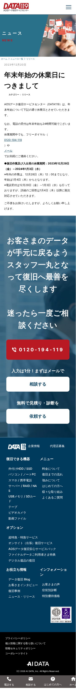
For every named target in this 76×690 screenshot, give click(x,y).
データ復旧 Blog (19, 579)
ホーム (4, 59)
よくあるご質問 (52, 497)
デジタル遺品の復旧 (21, 560)
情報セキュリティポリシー (20, 648)
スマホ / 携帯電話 (20, 480)
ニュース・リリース (21, 596)
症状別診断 (49, 590)
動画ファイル (17, 518)
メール (8, 150)
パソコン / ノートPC (22, 474)
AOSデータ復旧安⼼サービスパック (32, 549)
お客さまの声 (51, 584)
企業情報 (34, 446)
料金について (51, 468)
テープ (12, 507)
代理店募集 (57, 446)
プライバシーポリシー (18, 638)
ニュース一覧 (17, 59)
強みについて (51, 480)
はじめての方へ (52, 486)
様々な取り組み (52, 491)
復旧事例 (14, 591)
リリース (30, 59)
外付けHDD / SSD (20, 468)
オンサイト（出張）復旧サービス (30, 543)
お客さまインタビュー (23, 585)
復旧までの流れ (52, 474)
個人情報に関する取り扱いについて (25, 643)
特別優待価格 (51, 596)
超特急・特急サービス (23, 537)
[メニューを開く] (68, 7)
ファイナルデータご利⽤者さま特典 (32, 554)
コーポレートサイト (16, 653)
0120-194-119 (13, 140)
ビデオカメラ (17, 512)
